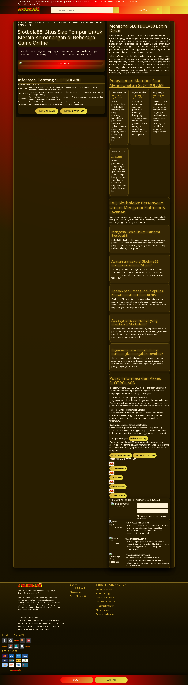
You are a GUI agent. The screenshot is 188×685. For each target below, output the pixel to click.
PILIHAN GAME (118, 486)
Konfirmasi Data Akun (106, 606)
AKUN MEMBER (118, 468)
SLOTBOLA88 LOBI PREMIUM (90, 22)
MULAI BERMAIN (47, 111)
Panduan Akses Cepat (105, 601)
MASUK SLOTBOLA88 (74, 111)
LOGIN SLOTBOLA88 (120, 455)
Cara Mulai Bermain (105, 597)
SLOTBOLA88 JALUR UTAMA (66, 22)
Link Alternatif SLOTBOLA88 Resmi (33, 1)
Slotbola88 (154, 38)
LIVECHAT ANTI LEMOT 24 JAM (92, 1)
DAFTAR (111, 679)
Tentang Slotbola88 (105, 589)
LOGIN (77, 679)
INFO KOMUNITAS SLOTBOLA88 (122, 1)
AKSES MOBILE (118, 495)
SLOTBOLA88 (48, 22)
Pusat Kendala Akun (105, 614)
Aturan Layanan (103, 610)
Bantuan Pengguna (104, 593)
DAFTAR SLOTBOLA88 (144, 455)
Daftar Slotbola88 (78, 596)
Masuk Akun (75, 592)
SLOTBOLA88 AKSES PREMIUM (29, 22)
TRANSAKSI (116, 477)
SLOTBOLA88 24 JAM (26, 25)
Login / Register (144, 10)
